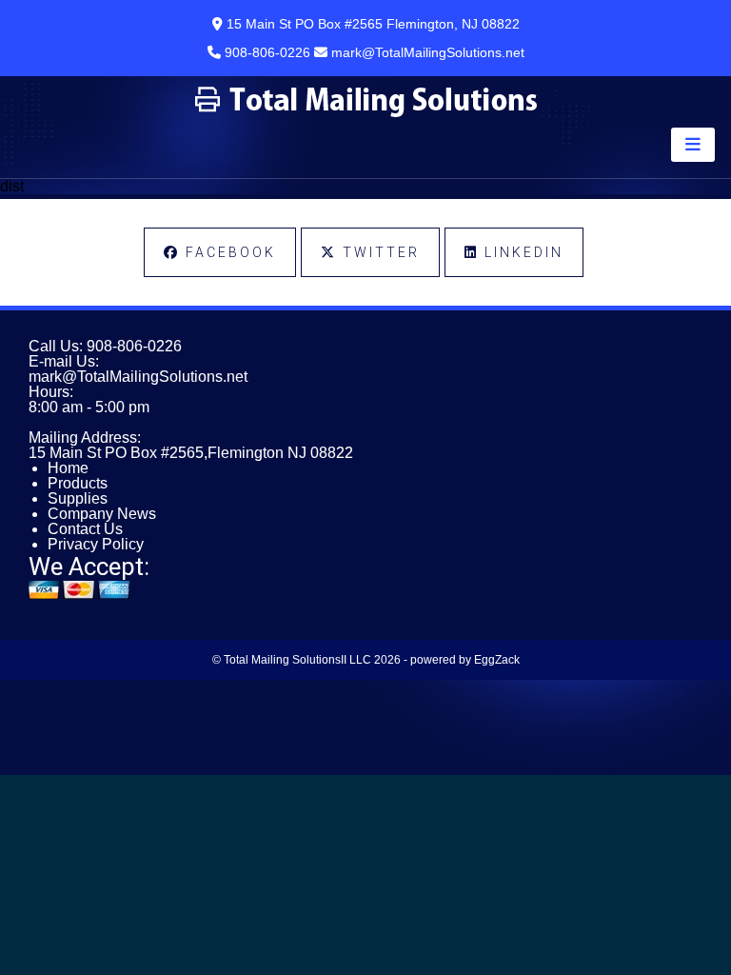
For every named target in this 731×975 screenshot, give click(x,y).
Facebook (228, 252)
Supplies (78, 498)
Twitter (378, 252)
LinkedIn (521, 252)
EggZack (497, 660)
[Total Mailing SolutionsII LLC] (366, 113)
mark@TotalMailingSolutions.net (138, 376)
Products (78, 483)
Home (68, 468)
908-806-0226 (134, 346)
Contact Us (85, 529)
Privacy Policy (96, 544)
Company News (102, 514)
